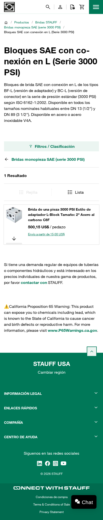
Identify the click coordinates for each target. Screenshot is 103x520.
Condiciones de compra (52, 497)
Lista (79, 192)
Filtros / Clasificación (54, 146)
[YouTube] (63, 463)
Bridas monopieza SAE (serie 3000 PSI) (32, 27)
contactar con (34, 282)
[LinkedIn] (39, 463)
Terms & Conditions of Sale (51, 504)
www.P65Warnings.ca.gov (72, 330)
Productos (21, 22)
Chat (87, 502)
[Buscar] (48, 7)
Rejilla (32, 192)
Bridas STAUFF (46, 22)
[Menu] (96, 7)
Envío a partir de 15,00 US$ (46, 234)
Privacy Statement (52, 512)
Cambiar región (52, 372)
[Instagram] (55, 463)
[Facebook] (47, 463)
